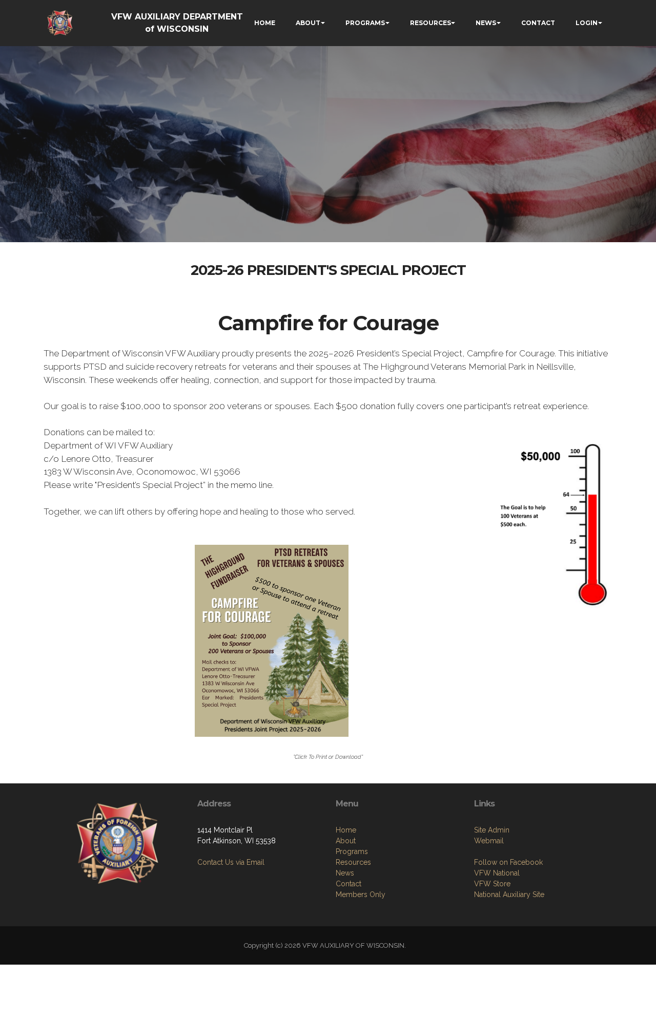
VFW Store (492, 884)
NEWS (486, 23)
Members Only (360, 894)
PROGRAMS (365, 23)
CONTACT (538, 23)
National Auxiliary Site (509, 894)
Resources (353, 862)
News (345, 873)
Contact (348, 884)
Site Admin (491, 830)
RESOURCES (430, 23)
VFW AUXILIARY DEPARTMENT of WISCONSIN (177, 23)
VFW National (497, 873)
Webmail (489, 841)
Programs (352, 851)
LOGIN (587, 23)
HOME (264, 23)
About (346, 841)
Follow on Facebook (508, 862)
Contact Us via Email (230, 862)
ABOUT (308, 23)
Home (346, 830)
